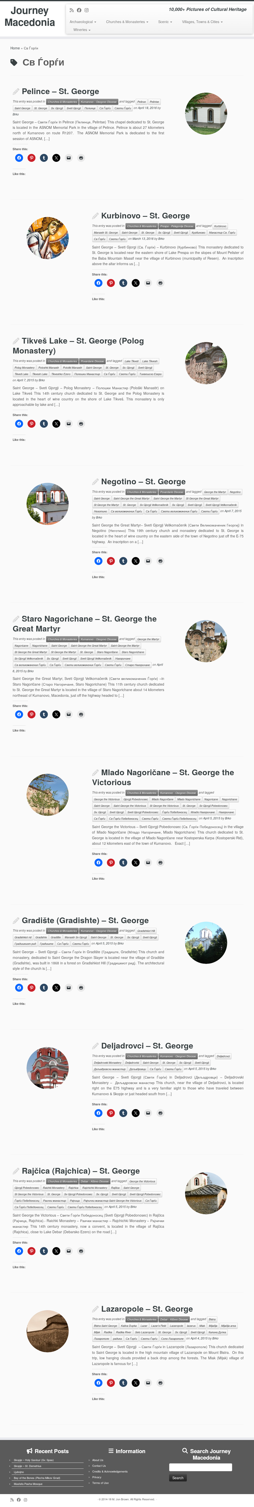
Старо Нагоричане (137, 665)
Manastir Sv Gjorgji (76, 937)
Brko (16, 114)
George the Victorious (107, 799)
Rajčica (115, 1188)
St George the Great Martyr (202, 498)
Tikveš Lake (21, 374)
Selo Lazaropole (144, 1332)
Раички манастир (54, 1200)
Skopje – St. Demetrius (27, 1466)
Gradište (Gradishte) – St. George (85, 920)
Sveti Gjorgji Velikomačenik (221, 505)
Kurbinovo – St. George (145, 215)
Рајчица (75, 1200)
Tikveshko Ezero (60, 374)
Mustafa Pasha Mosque (28, 1484)
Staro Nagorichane (133, 652)
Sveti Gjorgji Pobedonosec (142, 812)
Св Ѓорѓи (105, 108)
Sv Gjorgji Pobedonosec (213, 805)
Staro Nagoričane (107, 652)
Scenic (164, 21)
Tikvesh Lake (39, 374)
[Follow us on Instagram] (88, 10)
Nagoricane (21, 645)
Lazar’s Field (158, 1326)
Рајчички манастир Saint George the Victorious (112, 1200)
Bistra (212, 1319)
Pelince (141, 102)
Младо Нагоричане (203, 812)
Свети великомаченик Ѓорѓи (179, 511)
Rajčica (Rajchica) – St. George (81, 1170)
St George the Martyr (106, 505)
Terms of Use (100, 1483)
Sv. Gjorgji (57, 108)
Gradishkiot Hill (146, 931)
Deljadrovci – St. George (147, 1045)
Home (15, 47)
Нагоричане (122, 658)
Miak (202, 1326)
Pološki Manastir (72, 367)
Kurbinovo (220, 226)
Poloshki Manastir (48, 367)
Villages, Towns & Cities (201, 21)
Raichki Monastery (53, 1188)
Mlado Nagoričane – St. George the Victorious (163, 777)
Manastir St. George (106, 232)
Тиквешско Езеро (150, 374)
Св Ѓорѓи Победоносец (123, 818)
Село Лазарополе (172, 1338)
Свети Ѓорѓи (123, 108)
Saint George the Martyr (168, 498)
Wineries (80, 29)
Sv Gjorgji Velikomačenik (154, 505)
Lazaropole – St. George (147, 1308)
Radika (108, 1332)
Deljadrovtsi (132, 1062)
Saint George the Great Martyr (132, 498)
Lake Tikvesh (150, 361)
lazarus (191, 1326)
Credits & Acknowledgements (110, 1471)
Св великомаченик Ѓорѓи (126, 511)
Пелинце (90, 108)
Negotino (235, 492)
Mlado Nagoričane (162, 799)
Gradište (56, 937)
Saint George (22, 108)
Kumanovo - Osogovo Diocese (99, 102)
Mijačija (213, 1326)
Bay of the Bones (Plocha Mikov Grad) (37, 1478)
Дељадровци (137, 1069)
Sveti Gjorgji (74, 108)
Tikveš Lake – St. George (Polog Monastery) (78, 345)
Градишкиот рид (25, 944)
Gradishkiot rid (23, 937)
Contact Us (99, 1466)
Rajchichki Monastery (94, 1188)
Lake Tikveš (131, 361)
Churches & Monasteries (126, 21)
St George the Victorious (164, 805)
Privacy (96, 1477)
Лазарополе (101, 1338)
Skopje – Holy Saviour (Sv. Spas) (34, 1460)
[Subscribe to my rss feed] (73, 10)
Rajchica (73, 1188)
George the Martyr (215, 492)
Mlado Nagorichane (188, 799)
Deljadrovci (223, 1056)
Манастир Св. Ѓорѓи (222, 232)
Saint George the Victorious (130, 805)
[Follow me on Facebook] (81, 10)
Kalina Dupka (129, 1326)
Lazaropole (176, 1326)
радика (117, 1338)
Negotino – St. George (143, 481)
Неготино (100, 511)
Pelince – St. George (60, 91)
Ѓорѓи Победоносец (174, 812)
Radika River (123, 1332)
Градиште (46, 944)
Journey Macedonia (29, 16)
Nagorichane (39, 645)
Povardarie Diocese (92, 361)
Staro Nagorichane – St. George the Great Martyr (85, 623)
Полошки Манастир (87, 374)
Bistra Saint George (105, 1326)
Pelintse (154, 102)
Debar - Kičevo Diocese (95, 1181)
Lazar (144, 1326)
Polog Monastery (24, 367)
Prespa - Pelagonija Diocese (176, 226)
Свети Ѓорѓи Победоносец (179, 818)
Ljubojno (19, 1472)
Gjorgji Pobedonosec (136, 799)
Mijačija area (228, 1326)
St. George (40, 108)
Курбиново (198, 232)
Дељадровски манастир (110, 1069)
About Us (97, 1460)
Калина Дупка (217, 1332)
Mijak (97, 1332)
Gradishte (41, 937)
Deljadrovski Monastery (107, 1062)
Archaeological (82, 21)
